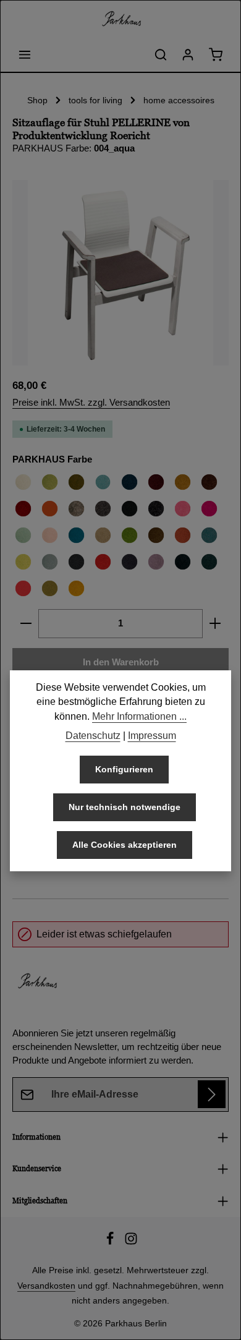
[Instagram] (131, 1242)
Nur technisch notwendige (124, 807)
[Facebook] (111, 1242)
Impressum (152, 735)
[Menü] (24, 54)
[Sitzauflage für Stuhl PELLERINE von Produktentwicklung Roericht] (120, 272)
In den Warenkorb (121, 662)
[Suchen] (160, 54)
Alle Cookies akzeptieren (124, 845)
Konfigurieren (124, 769)
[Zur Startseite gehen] (120, 18)
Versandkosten (46, 1286)
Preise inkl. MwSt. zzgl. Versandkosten (91, 403)
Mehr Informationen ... (139, 716)
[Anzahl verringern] (25, 623)
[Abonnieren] (212, 1094)
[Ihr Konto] (187, 54)
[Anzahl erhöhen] (215, 623)
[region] (120, 272)
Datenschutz (93, 735)
